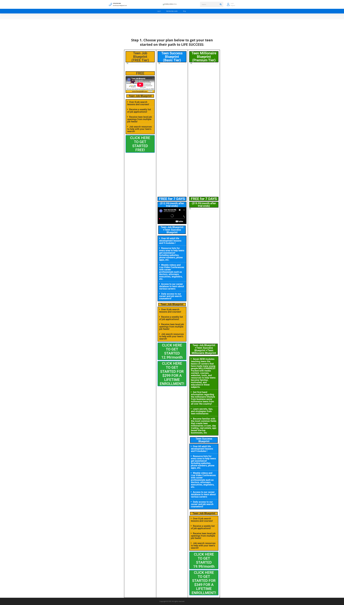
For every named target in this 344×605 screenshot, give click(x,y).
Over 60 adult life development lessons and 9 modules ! (170, 240)
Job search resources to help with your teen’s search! (139, 129)
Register (233, 5)
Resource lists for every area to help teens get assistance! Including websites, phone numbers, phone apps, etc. (171, 254)
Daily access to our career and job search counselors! (170, 296)
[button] (140, 144)
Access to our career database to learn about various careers (171, 286)
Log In (232, 3)
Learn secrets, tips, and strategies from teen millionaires (202, 411)
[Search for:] (211, 4)
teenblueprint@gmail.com (120, 5)
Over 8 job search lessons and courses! (138, 103)
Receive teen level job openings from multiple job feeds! (139, 119)
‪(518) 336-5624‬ (117, 3)
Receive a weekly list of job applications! (139, 110)
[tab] (140, 103)
